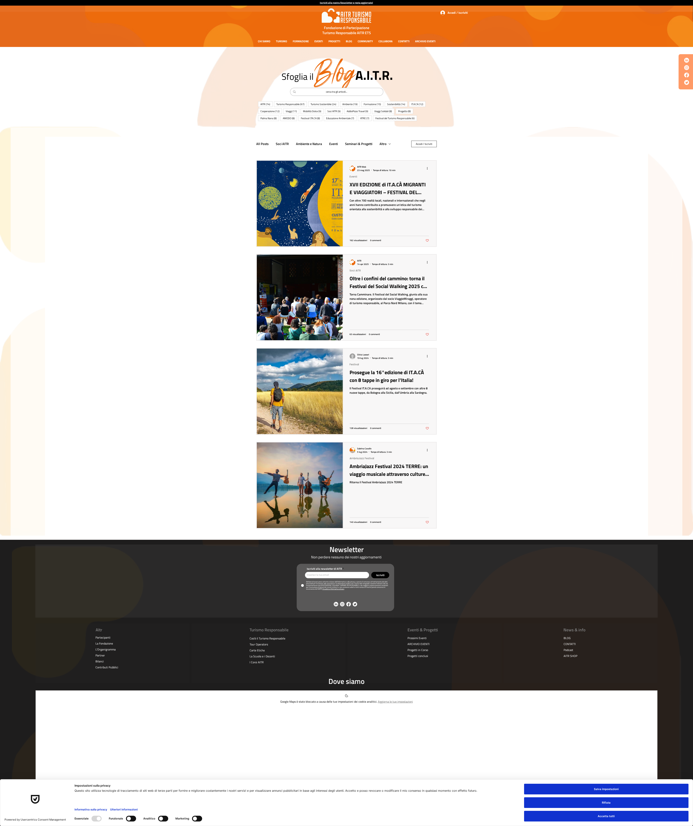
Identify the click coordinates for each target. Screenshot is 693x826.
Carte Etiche (257, 650)
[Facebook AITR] (686, 75)
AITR (266, 104)
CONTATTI (570, 644)
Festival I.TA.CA (311, 118)
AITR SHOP (570, 656)
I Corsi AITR (257, 662)
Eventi (333, 144)
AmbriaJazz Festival (362, 458)
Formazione (373, 104)
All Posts (262, 144)
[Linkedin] (686, 60)
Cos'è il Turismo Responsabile (267, 638)
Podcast (568, 650)
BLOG (567, 638)
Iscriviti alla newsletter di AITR (324, 568)
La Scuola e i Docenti (262, 656)
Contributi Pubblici (106, 667)
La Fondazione (104, 643)
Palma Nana (269, 118)
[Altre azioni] (428, 168)
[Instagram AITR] (686, 67)
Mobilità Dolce (313, 111)
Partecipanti (102, 637)
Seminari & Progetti (358, 144)
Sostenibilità (397, 104)
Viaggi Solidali (384, 111)
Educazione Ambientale (341, 118)
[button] (264, 41)
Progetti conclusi (417, 656)
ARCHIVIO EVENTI (418, 644)
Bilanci (99, 661)
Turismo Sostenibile (325, 104)
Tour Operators (259, 644)
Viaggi (292, 111)
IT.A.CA (418, 104)
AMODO (290, 118)
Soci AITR (335, 111)
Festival (354, 364)
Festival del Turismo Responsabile (396, 118)
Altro (383, 144)
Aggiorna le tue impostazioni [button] (395, 701)
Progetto (405, 111)
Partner (100, 655)
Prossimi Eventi (417, 638)
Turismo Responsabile (291, 104)
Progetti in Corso (417, 650)
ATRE (366, 118)
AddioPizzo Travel (359, 111)
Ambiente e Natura (309, 144)
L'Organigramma (105, 649)
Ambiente (351, 104)
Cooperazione (271, 111)
